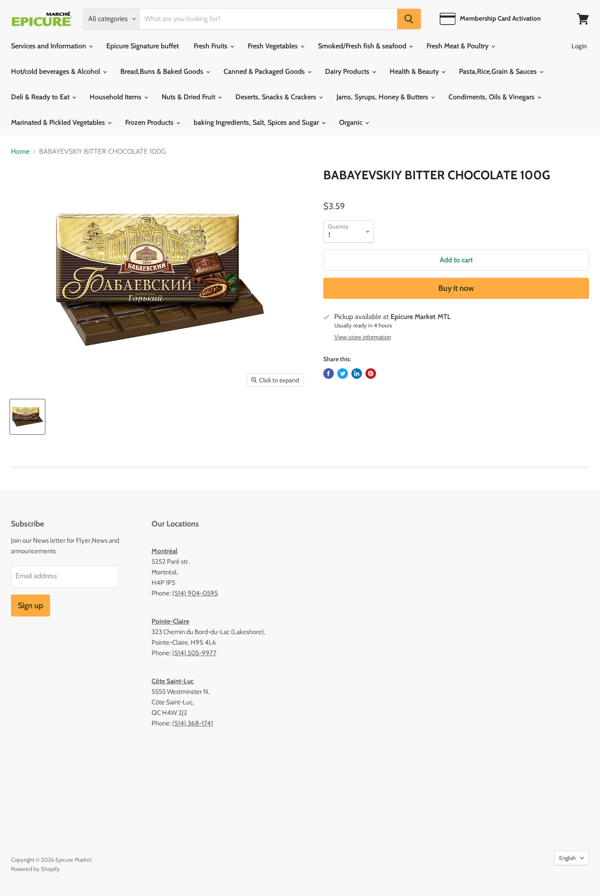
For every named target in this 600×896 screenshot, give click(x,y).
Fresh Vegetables (274, 46)
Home (20, 152)
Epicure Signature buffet (142, 46)
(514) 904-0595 (195, 593)
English (567, 857)
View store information (362, 337)
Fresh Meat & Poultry (458, 46)
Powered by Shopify (35, 868)
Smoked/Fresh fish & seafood (363, 46)
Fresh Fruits (211, 46)
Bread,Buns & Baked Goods (162, 71)
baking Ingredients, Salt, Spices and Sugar (257, 122)
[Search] (409, 19)
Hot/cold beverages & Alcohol (56, 71)
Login (579, 46)
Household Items (116, 97)
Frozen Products (150, 122)
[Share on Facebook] (328, 373)
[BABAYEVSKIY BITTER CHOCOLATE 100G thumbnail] (27, 416)
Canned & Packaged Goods (265, 71)
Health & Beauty (415, 71)
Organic (351, 122)
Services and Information (49, 46)
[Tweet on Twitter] (342, 373)
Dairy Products (348, 71)
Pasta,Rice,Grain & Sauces (499, 71)
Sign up (30, 605)
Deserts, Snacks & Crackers (276, 97)
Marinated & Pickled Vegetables (59, 122)
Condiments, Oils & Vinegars (492, 97)
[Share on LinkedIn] (356, 373)
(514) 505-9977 (194, 653)
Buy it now (456, 288)
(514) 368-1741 (192, 723)
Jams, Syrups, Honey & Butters (383, 97)
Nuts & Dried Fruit (189, 97)
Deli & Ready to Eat (41, 97)
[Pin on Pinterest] (370, 373)
